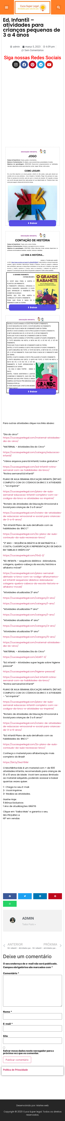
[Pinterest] (32, 64)
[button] (6, 7)
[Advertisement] (32, 103)
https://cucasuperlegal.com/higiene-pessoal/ (29, 671)
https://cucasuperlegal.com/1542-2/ (23, 555)
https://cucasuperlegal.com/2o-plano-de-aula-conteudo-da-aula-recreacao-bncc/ (30, 535)
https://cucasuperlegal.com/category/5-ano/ (29, 636)
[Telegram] (41, 64)
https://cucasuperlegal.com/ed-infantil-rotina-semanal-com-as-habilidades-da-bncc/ (30, 468)
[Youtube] (49, 64)
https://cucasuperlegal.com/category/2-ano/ (29, 597)
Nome (7, 1011)
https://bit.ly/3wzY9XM (15, 762)
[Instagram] (16, 64)
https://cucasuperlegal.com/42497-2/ (24, 657)
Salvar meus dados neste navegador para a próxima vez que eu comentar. (28, 1052)
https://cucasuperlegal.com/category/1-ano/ (29, 603)
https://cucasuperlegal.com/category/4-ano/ (29, 625)
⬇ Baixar (32, 223)
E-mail (8, 1024)
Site (5, 1036)
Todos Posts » (29, 924)
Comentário (11, 973)
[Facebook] (24, 64)
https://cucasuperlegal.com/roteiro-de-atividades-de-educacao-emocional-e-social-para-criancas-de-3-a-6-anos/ (32, 516)
